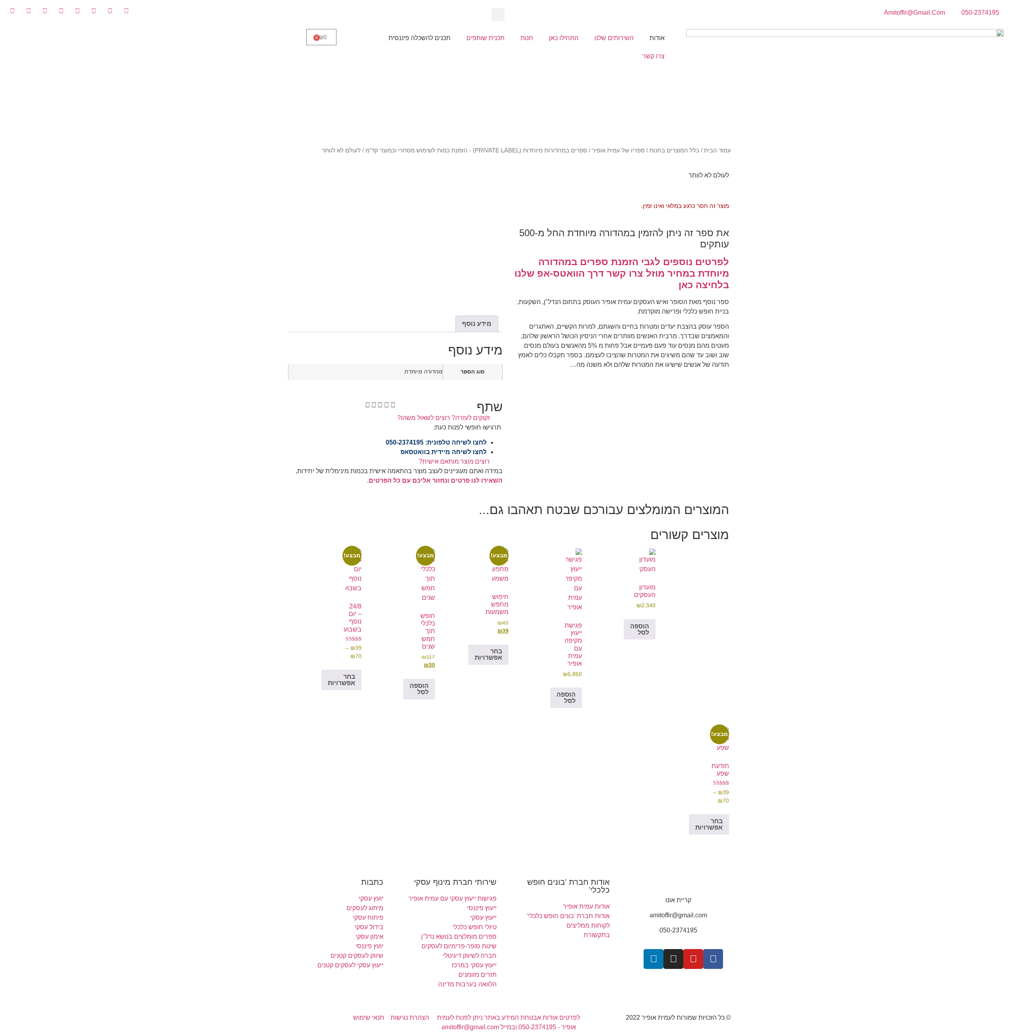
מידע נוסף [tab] (476, 323)
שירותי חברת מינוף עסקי (455, 882)
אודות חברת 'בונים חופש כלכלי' (568, 886)
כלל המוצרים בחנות (674, 150)
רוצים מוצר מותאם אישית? (454, 461)
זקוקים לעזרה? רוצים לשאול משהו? (443, 417)
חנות (526, 38)
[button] (498, 14)
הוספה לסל (639, 629)
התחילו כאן (563, 38)
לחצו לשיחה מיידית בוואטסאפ (443, 452)
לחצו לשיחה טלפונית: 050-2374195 (436, 442)
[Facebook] (713, 959)
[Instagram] (673, 959)
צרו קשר (653, 56)
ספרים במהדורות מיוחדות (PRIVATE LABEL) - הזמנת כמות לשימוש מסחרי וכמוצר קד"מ (476, 150)
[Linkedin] (653, 959)
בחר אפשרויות (488, 654)
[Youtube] (693, 959)
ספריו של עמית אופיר (618, 150)
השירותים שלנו (614, 38)
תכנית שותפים (485, 38)
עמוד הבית (717, 150)
